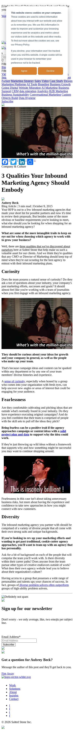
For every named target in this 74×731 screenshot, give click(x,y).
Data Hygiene (27, 98)
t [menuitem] (9, 712)
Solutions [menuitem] (14, 688)
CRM (15, 91)
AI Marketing (49, 87)
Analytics (42, 91)
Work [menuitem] (12, 685)
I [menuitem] (9, 708)
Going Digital (10, 87)
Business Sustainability (15, 94)
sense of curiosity (14, 381)
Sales (38, 81)
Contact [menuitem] (13, 699)
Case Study (56, 81)
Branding (43, 84)
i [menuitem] (9, 705)
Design (68, 81)
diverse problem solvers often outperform (44, 585)
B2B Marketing (58, 91)
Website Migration (30, 87)
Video (45, 81)
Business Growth (60, 84)
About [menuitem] (13, 692)
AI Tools (32, 84)
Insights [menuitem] (13, 695)
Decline (50, 71)
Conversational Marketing (45, 94)
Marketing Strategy (22, 81)
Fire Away (8, 673)
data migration (27, 91)
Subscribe (7, 101)
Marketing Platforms (14, 84)
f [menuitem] (9, 715)
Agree (24, 71)
